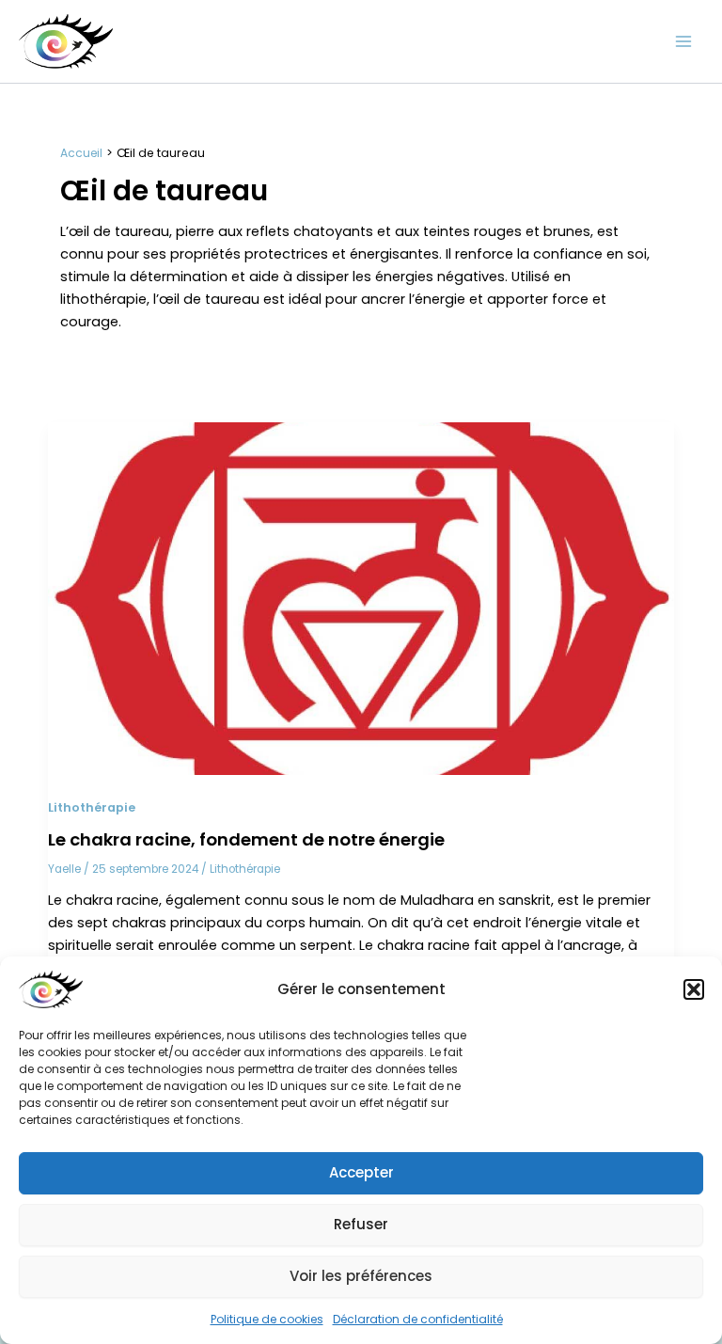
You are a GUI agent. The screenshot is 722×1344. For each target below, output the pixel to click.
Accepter (361, 1172)
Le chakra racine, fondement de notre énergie (246, 839)
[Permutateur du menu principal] (683, 41)
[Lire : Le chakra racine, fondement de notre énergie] (361, 598)
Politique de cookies (267, 1319)
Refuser (361, 1224)
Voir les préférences (361, 1276)
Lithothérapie (91, 807)
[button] (693, 989)
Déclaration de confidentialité (418, 1319)
